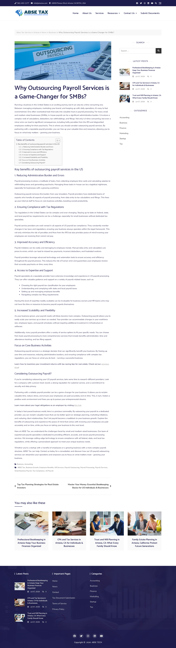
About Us (87, 13)
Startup (123, 138)
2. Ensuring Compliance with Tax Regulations (37, 149)
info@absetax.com (40, 3)
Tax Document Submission (63, 598)
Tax (121, 144)
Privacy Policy (58, 609)
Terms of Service (59, 603)
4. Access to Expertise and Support (34, 155)
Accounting (28, 464)
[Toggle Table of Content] (57, 140)
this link (77, 405)
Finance (123, 128)
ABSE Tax (21, 467)
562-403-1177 (23, 3)
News (54, 586)
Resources (113, 13)
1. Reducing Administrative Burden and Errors (37, 147)
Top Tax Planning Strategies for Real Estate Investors (38, 486)
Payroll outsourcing (72, 467)
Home (76, 13)
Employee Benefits (46, 467)
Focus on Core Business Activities (33, 160)
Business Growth (32, 467)
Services (99, 13)
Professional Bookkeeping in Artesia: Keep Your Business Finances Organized (146, 70)
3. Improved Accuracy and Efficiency (34, 152)
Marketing (124, 133)
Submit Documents (150, 13)
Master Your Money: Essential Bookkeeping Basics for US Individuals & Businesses (88, 486)
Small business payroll (23, 471)
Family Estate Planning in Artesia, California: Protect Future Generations (144, 543)
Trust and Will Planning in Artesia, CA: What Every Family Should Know (146, 96)
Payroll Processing (87, 467)
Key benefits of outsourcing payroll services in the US (39, 144)
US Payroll (49, 471)
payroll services (101, 467)
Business (20, 464)
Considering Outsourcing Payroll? (33, 163)
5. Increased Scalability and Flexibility (35, 157)
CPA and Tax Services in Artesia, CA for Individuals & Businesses (146, 84)
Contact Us (129, 13)
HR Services (59, 467)
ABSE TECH (97, 642)
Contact (55, 592)
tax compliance (39, 471)
